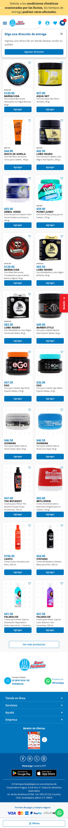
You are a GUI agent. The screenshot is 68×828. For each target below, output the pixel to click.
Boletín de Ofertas (34, 728)
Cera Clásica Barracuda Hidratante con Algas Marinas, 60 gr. (17, 101)
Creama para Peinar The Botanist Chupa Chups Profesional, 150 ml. (15, 506)
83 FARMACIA (20, 682)
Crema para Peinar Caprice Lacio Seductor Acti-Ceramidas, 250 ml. (48, 622)
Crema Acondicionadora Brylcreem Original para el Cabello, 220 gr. (48, 506)
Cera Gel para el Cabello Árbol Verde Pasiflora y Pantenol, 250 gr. (18, 217)
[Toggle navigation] (5, 23)
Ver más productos (34, 644)
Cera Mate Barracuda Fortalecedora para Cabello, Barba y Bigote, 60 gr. (16, 275)
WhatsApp (58, 682)
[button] (39, 22)
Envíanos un (57, 679)
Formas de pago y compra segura (33, 807)
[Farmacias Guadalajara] (21, 23)
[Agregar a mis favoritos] (29, 62)
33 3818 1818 (18, 680)
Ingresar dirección (34, 51)
